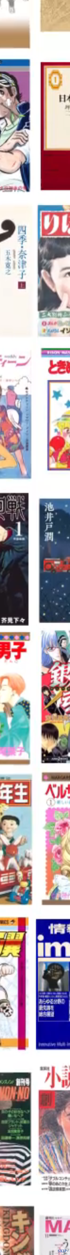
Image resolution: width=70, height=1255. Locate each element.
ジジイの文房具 (14, 498)
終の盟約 (11, 235)
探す (30, 1063)
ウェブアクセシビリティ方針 (35, 1230)
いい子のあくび (14, 120)
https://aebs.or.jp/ (25, 1194)
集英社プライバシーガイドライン (35, 1209)
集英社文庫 (12, 730)
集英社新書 (12, 408)
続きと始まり (13, 112)
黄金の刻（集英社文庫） (19, 218)
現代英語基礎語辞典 (17, 540)
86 (64, 1021)
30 (45, 1021)
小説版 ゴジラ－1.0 (17, 137)
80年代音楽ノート (16, 506)
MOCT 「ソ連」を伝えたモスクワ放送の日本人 (32, 400)
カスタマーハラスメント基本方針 (35, 1237)
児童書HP (11, 635)
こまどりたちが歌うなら (19, 490)
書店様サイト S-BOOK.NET (32, 1216)
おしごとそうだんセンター (21, 128)
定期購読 (33, 1223)
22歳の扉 (11, 104)
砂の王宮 (11, 227)
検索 (56, 4)
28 (23, 1021)
